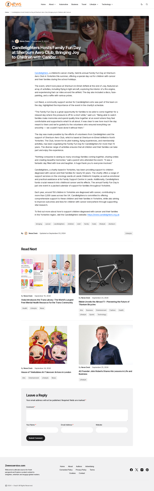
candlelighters (59, 224)
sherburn (112, 224)
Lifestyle (129, 233)
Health (24, 308)
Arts (81, 310)
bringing (39, 224)
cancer (47, 224)
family (86, 224)
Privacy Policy (81, 470)
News (42, 308)
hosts (94, 224)
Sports (91, 315)
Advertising (89, 466)
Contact (82, 473)
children (71, 224)
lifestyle (102, 224)
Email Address (67, 425)
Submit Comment (36, 438)
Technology (102, 315)
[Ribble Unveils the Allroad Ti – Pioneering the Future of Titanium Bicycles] (106, 274)
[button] (142, 4)
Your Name (31, 425)
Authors (79, 466)
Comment (30, 407)
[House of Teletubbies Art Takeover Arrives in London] (48, 345)
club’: (79, 224)
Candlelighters (41, 73)
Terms (92, 470)
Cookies (72, 473)
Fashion (112, 310)
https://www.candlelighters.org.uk (103, 214)
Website (99, 425)
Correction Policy (66, 470)
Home (7, 12)
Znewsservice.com (15, 465)
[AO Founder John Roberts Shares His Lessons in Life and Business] (106, 345)
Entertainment (101, 310)
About (70, 466)
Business (89, 310)
